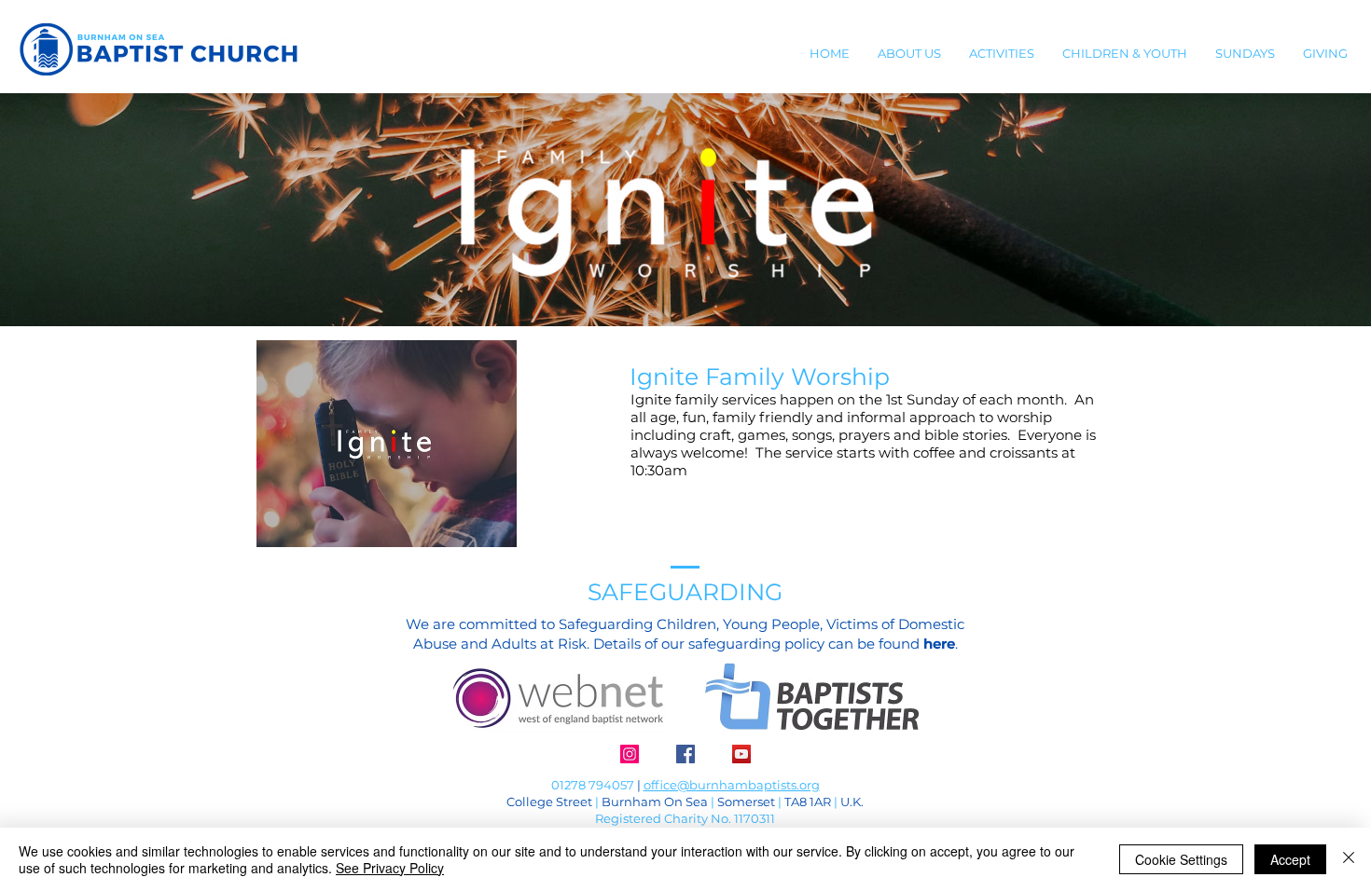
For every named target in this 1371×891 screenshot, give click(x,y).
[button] (909, 53)
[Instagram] (629, 754)
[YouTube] (741, 754)
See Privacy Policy (390, 867)
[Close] (1348, 859)
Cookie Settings (1181, 859)
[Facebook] (685, 754)
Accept (1290, 859)
